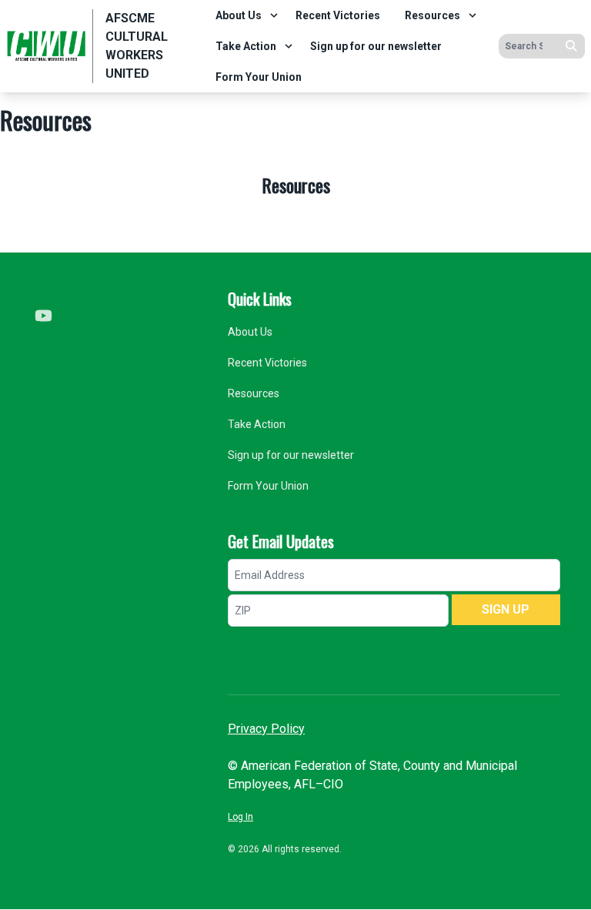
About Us (238, 15)
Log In (240, 816)
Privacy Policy (266, 728)
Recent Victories (338, 15)
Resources (432, 15)
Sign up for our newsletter (376, 46)
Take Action (245, 46)
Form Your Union (258, 77)
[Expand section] (274, 15)
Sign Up (505, 609)
